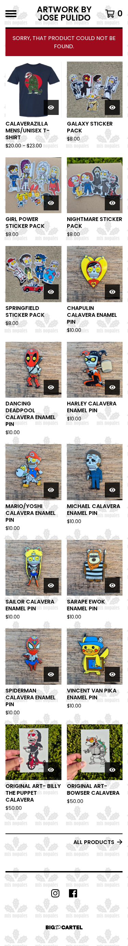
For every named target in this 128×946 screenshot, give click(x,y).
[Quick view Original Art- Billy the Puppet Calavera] (51, 769)
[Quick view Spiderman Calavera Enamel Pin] (51, 674)
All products (93, 842)
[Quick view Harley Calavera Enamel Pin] (112, 387)
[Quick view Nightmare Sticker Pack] (112, 202)
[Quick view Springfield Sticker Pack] (51, 291)
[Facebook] (73, 893)
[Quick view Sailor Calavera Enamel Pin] (51, 585)
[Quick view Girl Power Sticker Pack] (51, 202)
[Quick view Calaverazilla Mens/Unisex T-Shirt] (51, 107)
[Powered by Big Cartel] (64, 927)
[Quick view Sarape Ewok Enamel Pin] (112, 585)
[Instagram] (55, 893)
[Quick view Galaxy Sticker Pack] (112, 107)
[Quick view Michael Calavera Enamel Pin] (112, 489)
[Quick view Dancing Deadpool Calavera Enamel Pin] (51, 387)
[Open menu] (10, 14)
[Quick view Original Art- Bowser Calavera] (112, 769)
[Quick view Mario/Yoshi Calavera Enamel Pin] (51, 489)
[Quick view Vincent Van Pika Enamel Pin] (112, 674)
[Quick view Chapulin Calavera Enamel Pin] (112, 291)
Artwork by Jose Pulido (64, 13)
